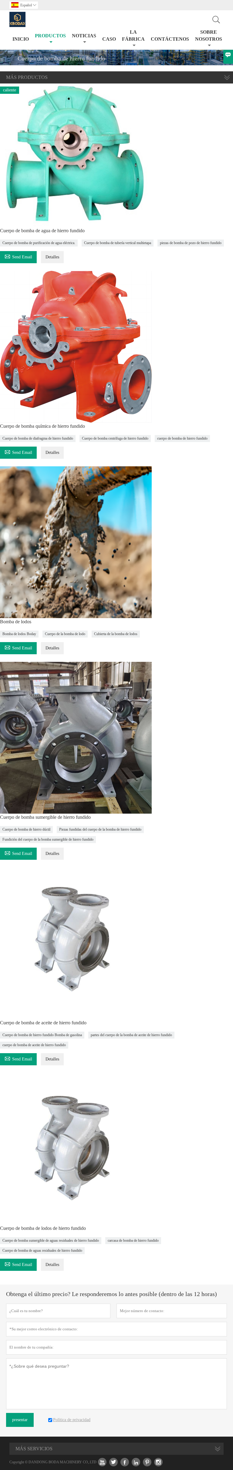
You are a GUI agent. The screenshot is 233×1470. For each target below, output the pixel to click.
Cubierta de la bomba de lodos (115, 634)
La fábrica (133, 35)
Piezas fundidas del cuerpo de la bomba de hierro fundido (100, 829)
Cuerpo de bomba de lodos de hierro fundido (43, 1228)
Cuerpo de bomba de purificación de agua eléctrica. (38, 243)
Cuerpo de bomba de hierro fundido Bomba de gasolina (42, 1035)
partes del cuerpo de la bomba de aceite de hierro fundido (131, 1035)
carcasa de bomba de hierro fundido (133, 1240)
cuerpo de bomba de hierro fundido (182, 438)
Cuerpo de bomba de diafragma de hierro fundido (37, 438)
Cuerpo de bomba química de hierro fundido (42, 426)
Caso (109, 39)
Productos (50, 35)
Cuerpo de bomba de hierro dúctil (26, 829)
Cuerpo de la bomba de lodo (65, 634)
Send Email (18, 256)
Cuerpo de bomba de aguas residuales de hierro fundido (42, 1250)
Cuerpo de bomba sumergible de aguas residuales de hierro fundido (50, 1240)
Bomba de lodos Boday (19, 634)
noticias (84, 35)
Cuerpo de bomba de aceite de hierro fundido (43, 1022)
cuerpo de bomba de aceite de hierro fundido (34, 1045)
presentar (20, 1419)
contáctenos (170, 39)
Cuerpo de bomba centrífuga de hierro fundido (115, 438)
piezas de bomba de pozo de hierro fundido (190, 243)
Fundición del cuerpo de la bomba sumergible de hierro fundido (47, 839)
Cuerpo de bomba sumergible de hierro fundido (45, 817)
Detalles (52, 257)
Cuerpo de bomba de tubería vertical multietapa (117, 243)
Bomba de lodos (15, 621)
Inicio (20, 39)
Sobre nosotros (208, 35)
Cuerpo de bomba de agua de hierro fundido (42, 230)
